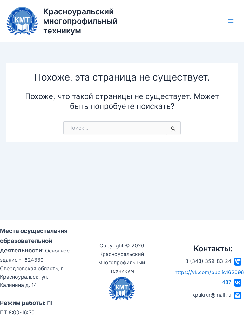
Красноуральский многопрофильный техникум (80, 21)
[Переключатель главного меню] (231, 21)
